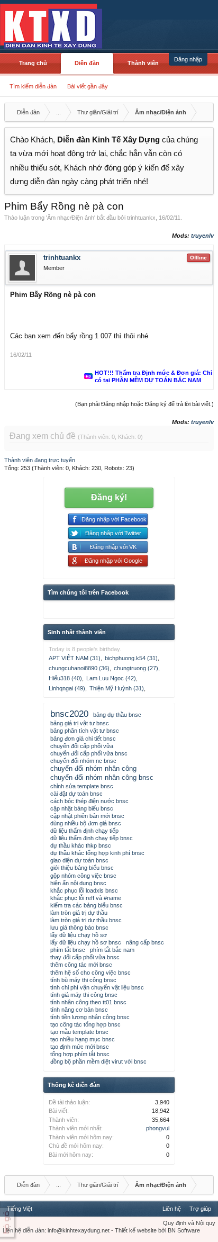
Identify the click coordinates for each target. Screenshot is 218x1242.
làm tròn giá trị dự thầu (78, 913)
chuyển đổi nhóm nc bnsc (83, 761)
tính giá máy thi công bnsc (83, 995)
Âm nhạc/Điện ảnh (70, 217)
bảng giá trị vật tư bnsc (79, 723)
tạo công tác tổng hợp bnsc (85, 1024)
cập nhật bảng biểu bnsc (81, 808)
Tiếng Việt (19, 1208)
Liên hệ (171, 1208)
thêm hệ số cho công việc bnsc (90, 972)
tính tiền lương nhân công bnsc (90, 1017)
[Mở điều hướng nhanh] (204, 112)
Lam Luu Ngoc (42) (111, 678)
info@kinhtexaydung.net (79, 1230)
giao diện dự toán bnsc (79, 860)
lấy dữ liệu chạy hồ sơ (78, 935)
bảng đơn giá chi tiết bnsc (83, 738)
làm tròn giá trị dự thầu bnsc (86, 920)
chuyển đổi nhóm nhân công (93, 768)
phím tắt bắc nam (112, 950)
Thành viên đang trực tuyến (39, 460)
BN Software (184, 1230)
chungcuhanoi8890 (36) (79, 668)
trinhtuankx (141, 217)
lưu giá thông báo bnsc (79, 927)
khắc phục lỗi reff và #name (85, 898)
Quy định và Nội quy (189, 1223)
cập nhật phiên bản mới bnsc (87, 816)
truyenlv (202, 235)
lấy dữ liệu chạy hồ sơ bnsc (85, 942)
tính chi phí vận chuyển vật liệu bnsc (97, 987)
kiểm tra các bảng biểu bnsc (86, 905)
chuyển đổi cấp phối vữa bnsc (89, 753)
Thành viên (143, 63)
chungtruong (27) (136, 668)
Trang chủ (33, 63)
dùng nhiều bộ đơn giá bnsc (85, 823)
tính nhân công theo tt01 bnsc (88, 1002)
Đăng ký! (109, 497)
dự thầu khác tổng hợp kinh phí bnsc (97, 853)
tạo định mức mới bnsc (79, 1046)
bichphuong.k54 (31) (131, 658)
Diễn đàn (87, 63)
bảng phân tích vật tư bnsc (84, 730)
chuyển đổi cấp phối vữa (81, 746)
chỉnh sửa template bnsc (81, 786)
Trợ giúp (200, 1208)
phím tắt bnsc (67, 950)
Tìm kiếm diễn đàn (33, 86)
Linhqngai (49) (67, 688)
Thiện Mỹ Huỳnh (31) (116, 688)
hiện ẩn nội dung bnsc (78, 883)
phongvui (157, 1128)
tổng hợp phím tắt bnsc (80, 1054)
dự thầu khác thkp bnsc (80, 845)
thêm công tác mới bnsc (81, 964)
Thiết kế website (136, 1230)
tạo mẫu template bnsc (79, 1032)
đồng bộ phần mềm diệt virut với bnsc (98, 1061)
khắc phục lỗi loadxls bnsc (84, 890)
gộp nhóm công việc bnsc (83, 875)
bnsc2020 (69, 713)
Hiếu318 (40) (65, 678)
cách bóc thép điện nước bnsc (89, 801)
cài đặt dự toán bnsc (76, 793)
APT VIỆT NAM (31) (75, 658)
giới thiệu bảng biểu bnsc (82, 868)
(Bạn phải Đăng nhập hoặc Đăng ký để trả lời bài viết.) (144, 404)
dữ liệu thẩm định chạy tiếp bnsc (91, 838)
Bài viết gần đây (87, 86)
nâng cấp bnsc (145, 942)
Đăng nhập (188, 59)
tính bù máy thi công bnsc (83, 980)
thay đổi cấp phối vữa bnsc (85, 957)
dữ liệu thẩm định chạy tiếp (84, 830)
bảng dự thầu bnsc (117, 715)
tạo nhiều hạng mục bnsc (82, 1039)
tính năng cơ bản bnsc (79, 1009)
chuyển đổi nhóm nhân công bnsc (101, 777)
